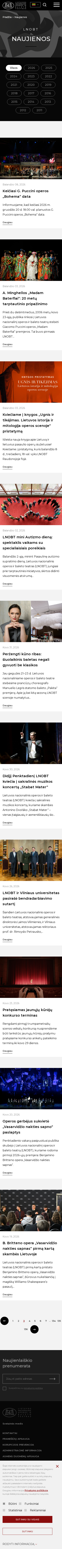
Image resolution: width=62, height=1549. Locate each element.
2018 (14, 93)
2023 (31, 76)
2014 (31, 101)
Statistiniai (15, 1510)
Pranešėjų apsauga (16, 1438)
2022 (48, 76)
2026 (31, 68)
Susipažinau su (26, 1388)
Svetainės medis (13, 1423)
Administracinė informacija (22, 1450)
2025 (48, 68)
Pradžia (7, 17)
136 (26, 1329)
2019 (48, 84)
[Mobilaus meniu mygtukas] (56, 5)
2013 (48, 101)
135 (59, 1320)
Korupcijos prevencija (18, 1444)
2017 (31, 93)
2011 (39, 110)
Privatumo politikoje (36, 1490)
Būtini (12, 1503)
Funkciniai (32, 1503)
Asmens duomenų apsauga (21, 1456)
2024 (13, 76)
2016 (48, 93)
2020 (31, 84)
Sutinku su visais (27, 1519)
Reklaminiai (38, 1510)
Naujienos (20, 17)
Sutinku (27, 1531)
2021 (14, 84)
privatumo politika (33, 1388)
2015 (14, 101)
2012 (23, 110)
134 (54, 1320)
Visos (14, 68)
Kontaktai (10, 1433)
